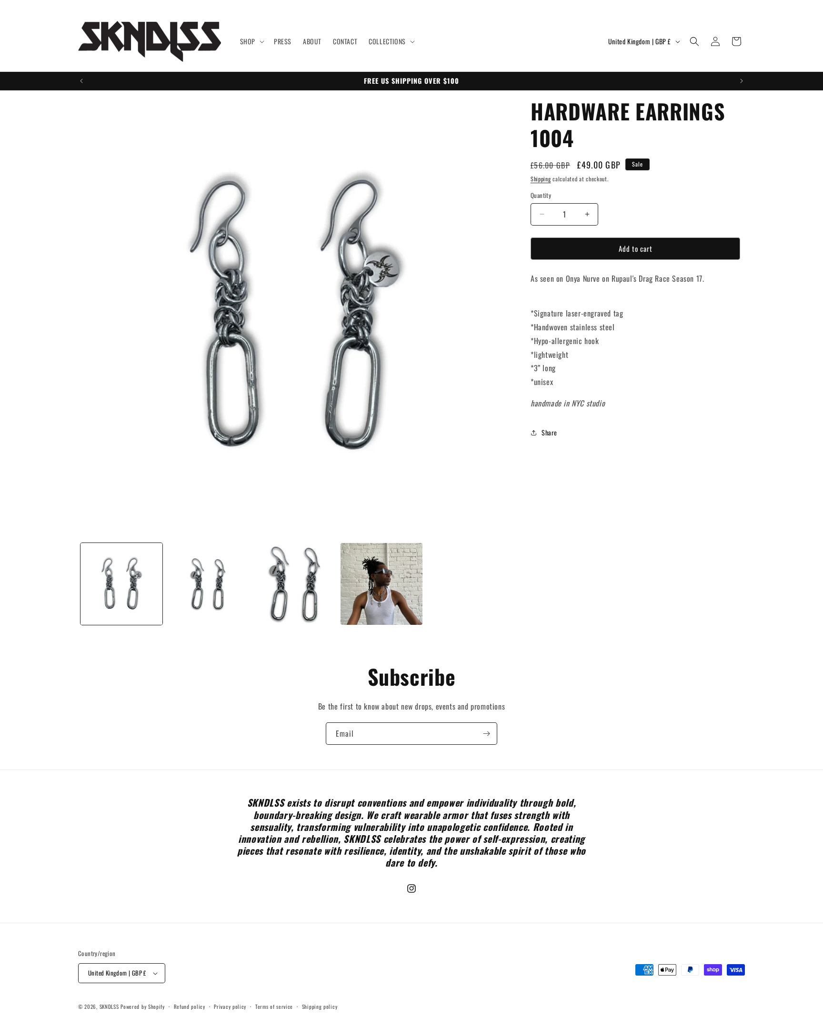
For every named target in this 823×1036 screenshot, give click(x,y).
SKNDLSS (109, 1006)
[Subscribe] (486, 733)
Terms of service (274, 1006)
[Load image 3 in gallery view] (295, 584)
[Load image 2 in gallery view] (208, 584)
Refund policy (189, 1006)
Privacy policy (230, 1006)
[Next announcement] (741, 81)
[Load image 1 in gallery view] (121, 584)
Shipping (541, 179)
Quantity (541, 195)
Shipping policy (320, 1006)
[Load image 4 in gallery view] (381, 584)
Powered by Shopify (142, 1006)
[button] (251, 41)
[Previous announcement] (81, 81)
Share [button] (549, 432)
